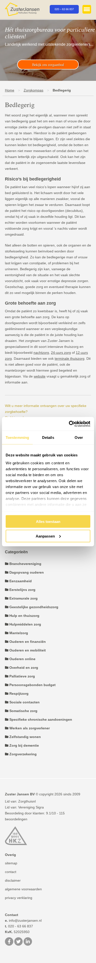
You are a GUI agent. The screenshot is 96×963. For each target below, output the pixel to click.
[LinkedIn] (28, 942)
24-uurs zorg (61, 353)
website (40, 376)
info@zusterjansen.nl (23, 920)
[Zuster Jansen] (22, 9)
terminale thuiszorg (69, 358)
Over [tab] (79, 437)
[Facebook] (9, 942)
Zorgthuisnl (27, 801)
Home (9, 90)
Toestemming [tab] (17, 437)
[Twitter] (18, 942)
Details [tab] (48, 437)
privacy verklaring (18, 898)
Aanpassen (45, 536)
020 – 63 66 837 (64, 9)
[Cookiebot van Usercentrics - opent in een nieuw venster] (69, 424)
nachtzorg (41, 353)
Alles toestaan (48, 521)
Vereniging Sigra (31, 807)
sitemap (11, 863)
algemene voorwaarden (23, 889)
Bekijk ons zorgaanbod (48, 65)
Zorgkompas (33, 90)
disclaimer (13, 880)
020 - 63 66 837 (19, 926)
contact (10, 872)
